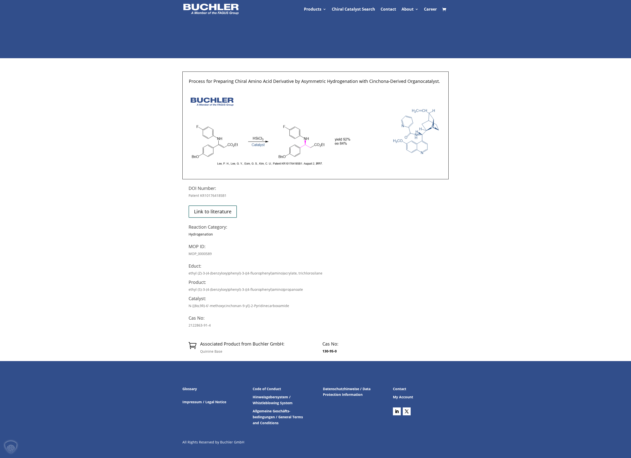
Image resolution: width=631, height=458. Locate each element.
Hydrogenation (201, 234)
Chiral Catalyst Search (353, 9)
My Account (403, 397)
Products (312, 9)
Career (430, 9)
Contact (388, 9)
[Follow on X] (407, 411)
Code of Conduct (267, 388)
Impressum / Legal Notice (204, 402)
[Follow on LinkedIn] (397, 411)
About (408, 9)
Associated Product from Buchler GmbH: (242, 344)
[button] (11, 447)
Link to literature (212, 211)
